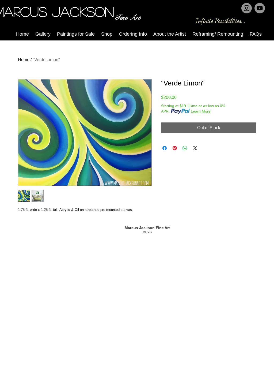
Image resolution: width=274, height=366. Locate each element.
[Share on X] (195, 148)
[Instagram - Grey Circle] (246, 8)
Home (23, 59)
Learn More (201, 111)
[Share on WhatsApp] (185, 148)
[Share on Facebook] (164, 148)
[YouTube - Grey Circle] (259, 8)
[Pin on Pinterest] (175, 148)
